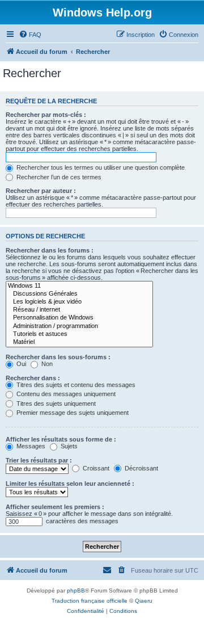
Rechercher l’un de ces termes (58, 177)
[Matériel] (79, 342)
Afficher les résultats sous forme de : (61, 439)
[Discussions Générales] (79, 294)
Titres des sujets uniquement (55, 403)
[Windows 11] (79, 286)
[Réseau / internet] (79, 310)
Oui (20, 363)
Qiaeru (143, 601)
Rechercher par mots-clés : (46, 114)
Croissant (95, 468)
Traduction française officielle (90, 601)
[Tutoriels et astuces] (79, 334)
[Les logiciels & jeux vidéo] (79, 302)
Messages (30, 446)
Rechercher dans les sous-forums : (58, 357)
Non (46, 363)
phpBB (76, 590)
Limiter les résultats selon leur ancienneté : (70, 483)
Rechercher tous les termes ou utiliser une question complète (100, 167)
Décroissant (140, 468)
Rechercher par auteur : (41, 190)
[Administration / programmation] (79, 326)
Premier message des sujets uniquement (72, 412)
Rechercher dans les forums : (50, 250)
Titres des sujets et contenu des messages (75, 384)
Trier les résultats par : (39, 460)
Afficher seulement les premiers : (55, 506)
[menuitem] (30, 34)
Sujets (68, 446)
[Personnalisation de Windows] (79, 318)
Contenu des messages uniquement (65, 393)
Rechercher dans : (33, 378)
